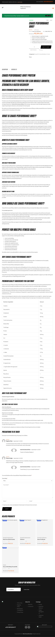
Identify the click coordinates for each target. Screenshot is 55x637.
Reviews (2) (14, 69)
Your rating (4, 478)
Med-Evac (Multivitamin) (9, 539)
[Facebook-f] (26, 627)
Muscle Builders (43, 54)
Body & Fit (36, 54)
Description (5, 69)
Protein (48, 54)
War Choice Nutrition (36, 31)
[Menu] (3, 7)
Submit (7, 508)
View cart (48, 15)
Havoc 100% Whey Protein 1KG (10, 566)
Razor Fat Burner (41, 539)
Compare (41, 49)
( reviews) (36, 29)
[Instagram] (29, 627)
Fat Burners (44, 537)
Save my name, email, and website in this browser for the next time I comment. (20, 505)
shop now (20, 2)
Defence (22, 539)
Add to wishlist (33, 49)
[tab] (6, 69)
